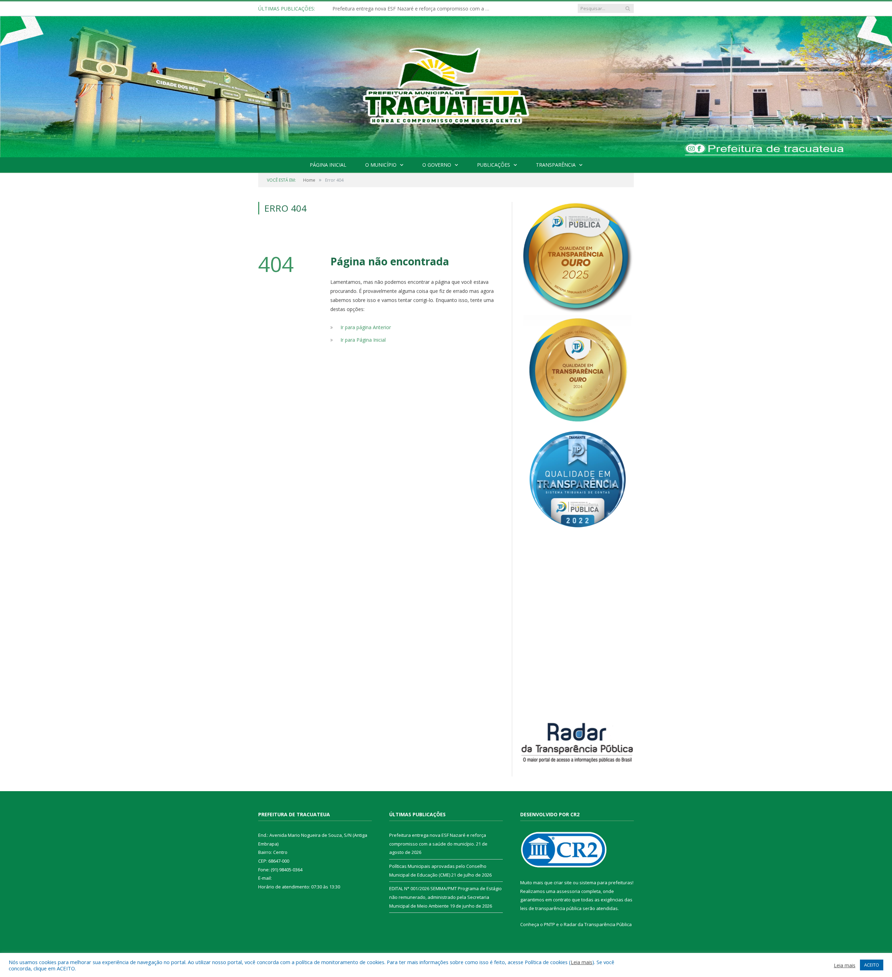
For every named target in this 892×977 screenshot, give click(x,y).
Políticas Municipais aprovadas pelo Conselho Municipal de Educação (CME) (412, 9)
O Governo (436, 164)
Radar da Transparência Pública (598, 924)
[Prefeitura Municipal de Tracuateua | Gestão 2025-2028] (446, 94)
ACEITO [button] (871, 965)
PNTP (549, 924)
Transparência (556, 164)
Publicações (493, 164)
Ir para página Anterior (365, 327)
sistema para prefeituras (605, 882)
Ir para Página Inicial (363, 339)
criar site (563, 882)
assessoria (568, 891)
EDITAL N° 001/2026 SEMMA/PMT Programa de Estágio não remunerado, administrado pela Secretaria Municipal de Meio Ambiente (445, 897)
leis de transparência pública (551, 908)
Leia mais (581, 962)
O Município (381, 164)
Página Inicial (328, 164)
